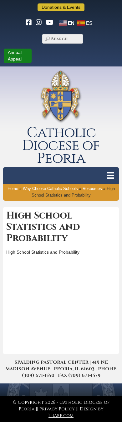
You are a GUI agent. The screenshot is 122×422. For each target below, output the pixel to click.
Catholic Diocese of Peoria (61, 145)
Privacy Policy (57, 409)
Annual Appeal (15, 55)
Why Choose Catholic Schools (50, 189)
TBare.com (61, 416)
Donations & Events (61, 7)
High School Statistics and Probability (42, 252)
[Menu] (110, 175)
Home (13, 189)
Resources (92, 189)
